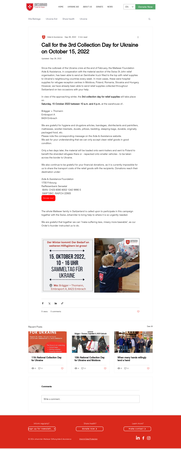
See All (150, 326)
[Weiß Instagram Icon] (148, 438)
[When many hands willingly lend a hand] (133, 342)
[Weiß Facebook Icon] (143, 438)
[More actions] (138, 37)
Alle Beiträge (34, 19)
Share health (68, 19)
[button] (149, 19)
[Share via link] (62, 303)
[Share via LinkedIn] (55, 303)
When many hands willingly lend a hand (132, 359)
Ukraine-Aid (51, 19)
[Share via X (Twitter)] (49, 303)
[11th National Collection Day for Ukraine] (47, 342)
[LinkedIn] (138, 438)
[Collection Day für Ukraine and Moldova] (90, 342)
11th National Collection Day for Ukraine (46, 359)
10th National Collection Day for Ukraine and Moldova (90, 359)
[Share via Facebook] (42, 303)
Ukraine (83, 19)
